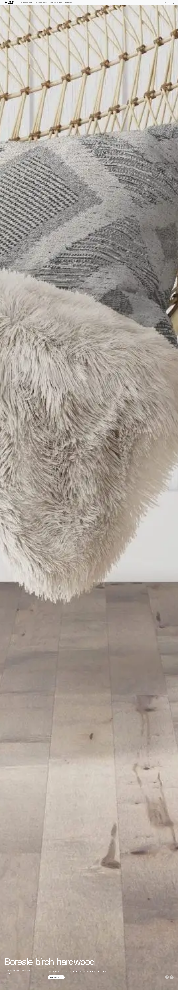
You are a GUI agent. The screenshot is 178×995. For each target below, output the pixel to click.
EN (168, 2)
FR (165, 2)
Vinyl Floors (68, 3)
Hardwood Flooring (41, 3)
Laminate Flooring (56, 3)
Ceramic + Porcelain (26, 3)
